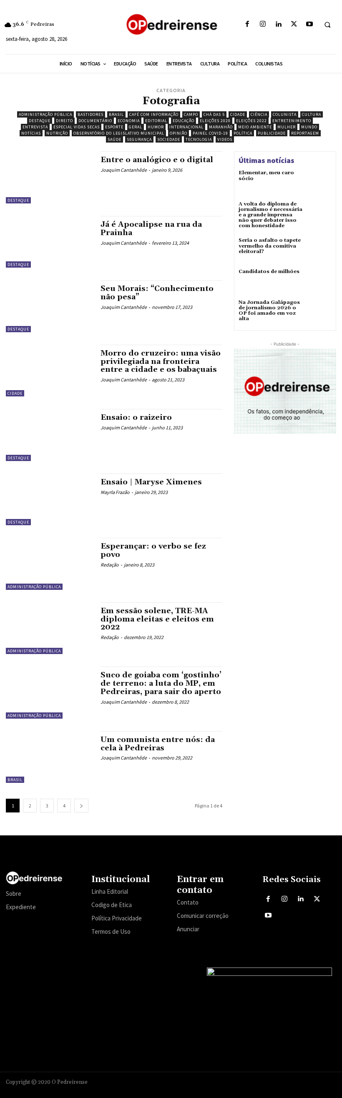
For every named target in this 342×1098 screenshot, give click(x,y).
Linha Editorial (109, 891)
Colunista (285, 114)
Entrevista (35, 127)
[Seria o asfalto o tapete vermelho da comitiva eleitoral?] (319, 250)
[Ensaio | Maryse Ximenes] (49, 499)
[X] (293, 24)
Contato (188, 902)
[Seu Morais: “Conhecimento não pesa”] (49, 306)
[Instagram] (263, 24)
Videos (224, 139)
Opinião (178, 133)
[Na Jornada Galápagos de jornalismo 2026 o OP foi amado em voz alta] (319, 312)
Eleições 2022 (251, 120)
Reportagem (305, 133)
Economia (129, 120)
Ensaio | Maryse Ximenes (151, 482)
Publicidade (272, 133)
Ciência (259, 114)
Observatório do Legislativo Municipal (118, 133)
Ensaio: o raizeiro (136, 417)
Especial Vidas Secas (76, 127)
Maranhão (221, 127)
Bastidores (90, 114)
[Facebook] (247, 24)
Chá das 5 (214, 114)
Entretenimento (291, 120)
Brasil (116, 114)
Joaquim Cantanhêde (124, 170)
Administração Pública (45, 114)
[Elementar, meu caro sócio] (319, 182)
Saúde (114, 139)
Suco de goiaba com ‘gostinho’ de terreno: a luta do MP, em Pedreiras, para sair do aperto (161, 683)
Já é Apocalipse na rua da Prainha (151, 229)
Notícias (31, 133)
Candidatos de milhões (269, 271)
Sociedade (168, 139)
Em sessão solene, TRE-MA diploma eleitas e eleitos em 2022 (157, 619)
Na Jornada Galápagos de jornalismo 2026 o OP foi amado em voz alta (269, 310)
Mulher (286, 127)
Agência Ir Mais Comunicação (296, 1080)
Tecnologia (199, 139)
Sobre (13, 893)
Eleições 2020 (215, 120)
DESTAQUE (39, 120)
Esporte (114, 127)
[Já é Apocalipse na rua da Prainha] (49, 242)
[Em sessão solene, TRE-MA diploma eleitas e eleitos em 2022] (49, 628)
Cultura (311, 114)
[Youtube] (309, 24)
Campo (191, 114)
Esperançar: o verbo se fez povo (153, 550)
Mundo (309, 127)
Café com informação (154, 114)
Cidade (237, 114)
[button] (327, 24)
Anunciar (188, 929)
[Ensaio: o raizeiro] (49, 435)
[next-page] (81, 805)
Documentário (95, 120)
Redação (110, 565)
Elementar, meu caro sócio (266, 175)
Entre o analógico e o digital (157, 160)
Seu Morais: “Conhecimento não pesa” (157, 293)
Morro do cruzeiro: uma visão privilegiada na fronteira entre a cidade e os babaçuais (161, 361)
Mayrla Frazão (115, 492)
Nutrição (57, 133)
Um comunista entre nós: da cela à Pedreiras (158, 744)
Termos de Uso (111, 931)
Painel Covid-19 (210, 133)
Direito (64, 120)
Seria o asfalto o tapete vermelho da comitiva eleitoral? (270, 245)
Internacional (186, 127)
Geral (135, 127)
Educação (183, 120)
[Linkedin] (278, 24)
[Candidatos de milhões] (319, 281)
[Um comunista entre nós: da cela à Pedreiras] (49, 757)
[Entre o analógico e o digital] (49, 177)
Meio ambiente (255, 127)
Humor (156, 127)
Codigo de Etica (111, 905)
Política (243, 133)
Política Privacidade (116, 918)
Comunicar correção (203, 916)
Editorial (156, 120)
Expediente (21, 907)
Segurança (139, 139)
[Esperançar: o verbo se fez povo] (49, 563)
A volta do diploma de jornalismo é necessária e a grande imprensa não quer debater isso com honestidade (270, 215)
